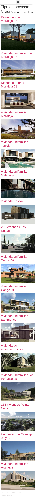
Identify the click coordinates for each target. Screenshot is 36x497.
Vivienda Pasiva (12, 201)
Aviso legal (5, 492)
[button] (18, 2)
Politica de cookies (7, 495)
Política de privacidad (17, 492)
